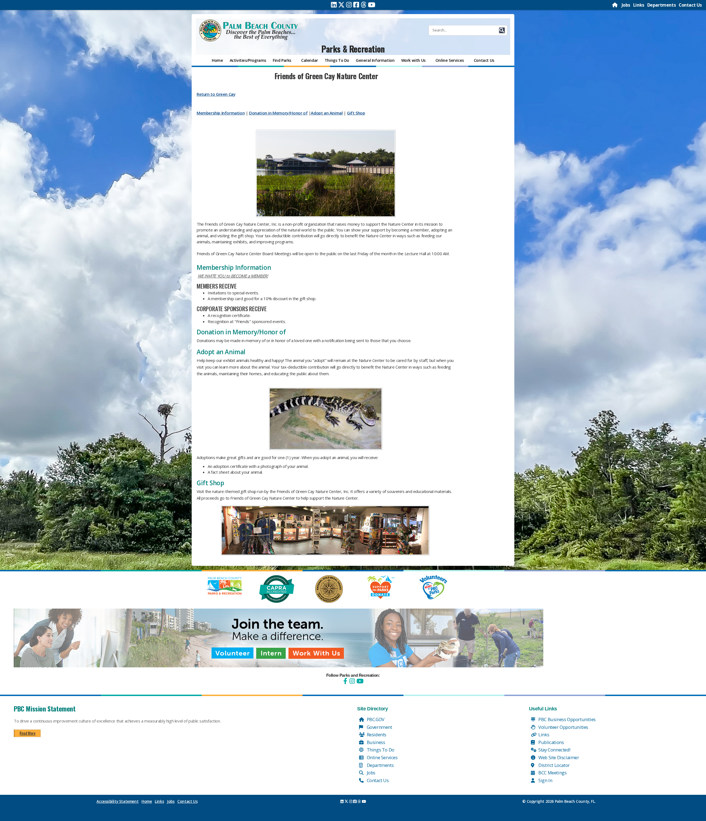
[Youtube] (371, 4)
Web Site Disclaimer (558, 757)
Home (146, 801)
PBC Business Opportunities (566, 719)
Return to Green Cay (216, 94)
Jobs (626, 5)
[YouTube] (359, 681)
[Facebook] (356, 4)
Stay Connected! (553, 750)
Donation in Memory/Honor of (278, 113)
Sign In (544, 780)
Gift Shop (356, 113)
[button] (502, 30)
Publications (550, 742)
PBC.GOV (375, 719)
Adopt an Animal (327, 113)
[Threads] (364, 4)
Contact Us (690, 5)
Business (375, 742)
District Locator (553, 765)
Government (379, 727)
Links (638, 5)
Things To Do (380, 750)
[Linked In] (334, 4)
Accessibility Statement (117, 801)
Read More (27, 733)
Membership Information (221, 113)
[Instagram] (349, 4)
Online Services (382, 757)
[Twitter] (341, 4)
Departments (661, 5)
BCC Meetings (552, 772)
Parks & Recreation (353, 48)
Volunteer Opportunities (562, 727)
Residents (376, 734)
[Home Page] (615, 5)
